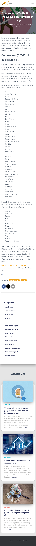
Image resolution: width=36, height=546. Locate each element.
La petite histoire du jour (12, 348)
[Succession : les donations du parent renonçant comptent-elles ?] (18, 493)
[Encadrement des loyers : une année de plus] (18, 443)
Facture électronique (11, 329)
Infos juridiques (10, 337)
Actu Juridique (14, 280)
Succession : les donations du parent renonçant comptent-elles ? (17, 512)
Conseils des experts (12, 325)
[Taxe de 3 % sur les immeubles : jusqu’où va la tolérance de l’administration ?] (18, 391)
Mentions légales (22, 541)
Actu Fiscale (9, 307)
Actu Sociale (9, 314)
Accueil (11, 541)
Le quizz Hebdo (10, 355)
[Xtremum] (7, 3)
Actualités (8, 318)
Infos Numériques (11, 340)
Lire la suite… (26, 427)
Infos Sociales (9, 344)
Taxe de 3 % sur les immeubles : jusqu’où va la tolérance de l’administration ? (17, 410)
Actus (23, 280)
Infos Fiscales (9, 333)
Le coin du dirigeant (11, 352)
